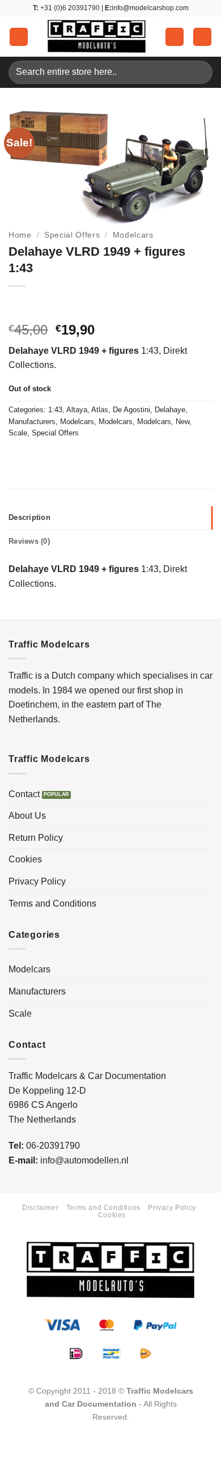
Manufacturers (32, 421)
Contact (24, 794)
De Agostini (131, 409)
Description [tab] (29, 517)
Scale (17, 433)
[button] (19, 37)
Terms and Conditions (52, 903)
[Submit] (199, 72)
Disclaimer (40, 1208)
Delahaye (170, 409)
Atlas (99, 409)
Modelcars (133, 235)
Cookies (25, 859)
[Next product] (18, 305)
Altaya (76, 409)
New (182, 421)
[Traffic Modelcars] (96, 37)
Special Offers (72, 235)
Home (20, 235)
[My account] (174, 37)
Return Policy (35, 838)
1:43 (55, 409)
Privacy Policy (37, 881)
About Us (27, 815)
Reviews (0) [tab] (29, 541)
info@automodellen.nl (84, 1160)
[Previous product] (41, 305)
